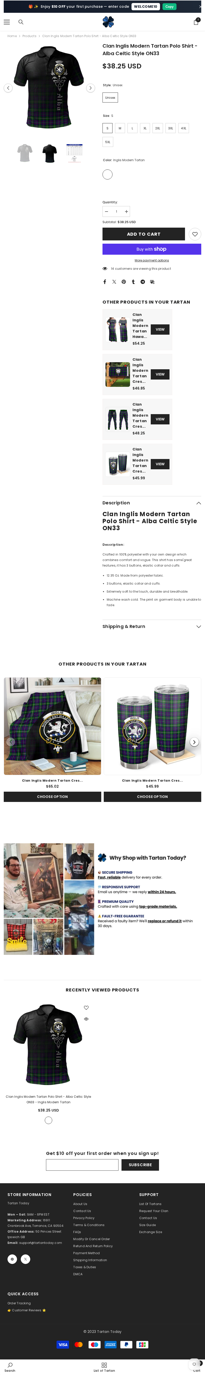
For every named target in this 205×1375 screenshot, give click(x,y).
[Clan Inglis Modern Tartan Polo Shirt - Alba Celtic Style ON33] (48, 1045)
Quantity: (110, 202)
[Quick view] (86, 1019)
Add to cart (144, 234)
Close (200, 7)
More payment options (152, 260)
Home (12, 36)
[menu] (7, 22)
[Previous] (10, 742)
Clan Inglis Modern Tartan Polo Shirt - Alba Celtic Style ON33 (48, 1099)
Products (29, 36)
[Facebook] (104, 281)
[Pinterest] (124, 281)
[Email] (152, 281)
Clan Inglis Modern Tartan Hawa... (140, 325)
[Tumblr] (133, 281)
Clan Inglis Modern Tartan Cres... (140, 370)
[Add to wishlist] (86, 1007)
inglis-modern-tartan (48, 1120)
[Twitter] (114, 281)
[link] (195, 234)
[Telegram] (142, 281)
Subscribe (140, 1165)
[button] (8, 87)
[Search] (21, 22)
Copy (170, 7)
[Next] (194, 742)
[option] (49, 88)
